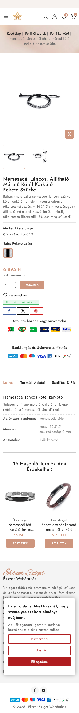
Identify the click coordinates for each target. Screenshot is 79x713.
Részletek (20, 543)
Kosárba (32, 285)
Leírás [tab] (8, 382)
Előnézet (31, 484)
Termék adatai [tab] (32, 382)
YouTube (44, 690)
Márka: (8, 228)
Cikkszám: (11, 234)
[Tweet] (23, 311)
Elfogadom (39, 661)
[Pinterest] (36, 311)
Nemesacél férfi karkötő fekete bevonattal (20, 529)
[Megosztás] (9, 311)
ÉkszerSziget (24, 228)
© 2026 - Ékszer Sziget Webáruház (39, 706)
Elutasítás (40, 650)
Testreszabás (40, 638)
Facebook (35, 690)
